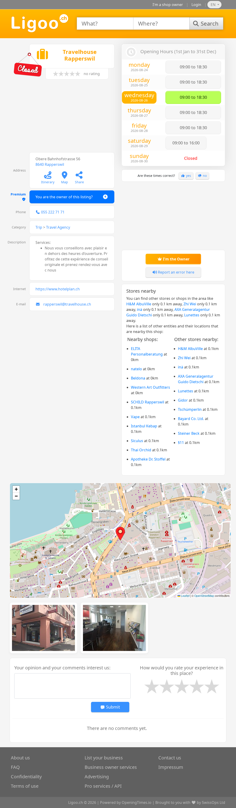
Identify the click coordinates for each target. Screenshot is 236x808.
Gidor (183, 400)
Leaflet (184, 596)
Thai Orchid (141, 449)
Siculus (137, 440)
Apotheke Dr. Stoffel (148, 459)
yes (188, 175)
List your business (104, 758)
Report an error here (175, 272)
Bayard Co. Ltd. (191, 418)
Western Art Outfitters (150, 387)
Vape (135, 416)
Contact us (169, 758)
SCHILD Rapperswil (147, 402)
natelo (136, 368)
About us (20, 758)
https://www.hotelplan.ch (57, 289)
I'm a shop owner (168, 4)
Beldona (138, 378)
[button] (120, 534)
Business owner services (111, 767)
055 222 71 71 (53, 212)
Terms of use (24, 786)
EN (213, 4)
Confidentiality (26, 776)
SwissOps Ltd (213, 802)
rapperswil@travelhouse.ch (67, 304)
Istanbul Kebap (144, 426)
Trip (38, 227)
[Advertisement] (63, 118)
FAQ (15, 767)
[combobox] (105, 23)
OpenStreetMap (204, 596)
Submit (112, 707)
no (204, 175)
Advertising (97, 776)
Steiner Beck (189, 433)
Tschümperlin (190, 409)
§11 (181, 442)
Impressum (170, 767)
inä (139, 309)
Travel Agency (58, 227)
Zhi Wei (189, 303)
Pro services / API (103, 786)
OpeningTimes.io (136, 802)
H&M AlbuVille (138, 303)
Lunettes (191, 315)
